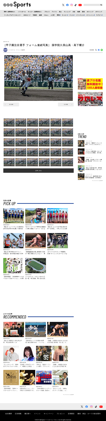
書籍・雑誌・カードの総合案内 (89, 413)
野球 (58, 15)
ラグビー (98, 15)
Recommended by (66, 394)
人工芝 (53, 15)
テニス (71, 15)
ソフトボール (22, 11)
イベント (37, 413)
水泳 (74, 11)
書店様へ (28, 413)
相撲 (78, 11)
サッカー (64, 15)
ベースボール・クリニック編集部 (16, 50)
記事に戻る (38, 170)
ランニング (67, 11)
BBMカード (27, 15)
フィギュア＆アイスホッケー (12, 15)
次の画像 (66, 104)
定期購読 (71, 413)
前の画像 (11, 104)
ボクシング (90, 11)
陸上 (60, 11)
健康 (40, 15)
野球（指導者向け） (10, 11)
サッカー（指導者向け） (35, 11)
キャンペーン (49, 413)
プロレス (47, 11)
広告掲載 (18, 413)
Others (46, 15)
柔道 (83, 11)
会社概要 (8, 413)
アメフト (54, 11)
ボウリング (98, 11)
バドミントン (90, 15)
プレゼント (61, 413)
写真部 (35, 15)
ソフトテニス (80, 15)
